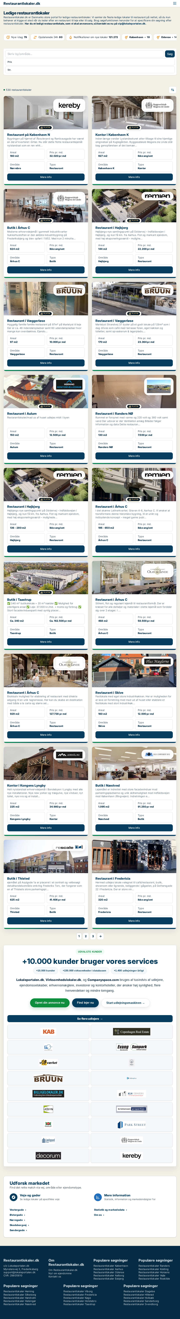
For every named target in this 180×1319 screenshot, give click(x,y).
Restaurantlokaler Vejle (152, 1275)
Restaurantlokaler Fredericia (80, 1294)
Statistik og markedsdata (109, 1209)
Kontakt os (55, 1276)
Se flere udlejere (90, 1018)
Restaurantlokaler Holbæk (139, 1297)
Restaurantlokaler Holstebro (79, 1300)
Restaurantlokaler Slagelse (139, 1291)
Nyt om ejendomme (60, 1273)
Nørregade (16, 1219)
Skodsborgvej (18, 1225)
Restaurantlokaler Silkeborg (20, 1294)
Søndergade (17, 1230)
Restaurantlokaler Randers (154, 1265)
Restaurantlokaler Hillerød (139, 1294)
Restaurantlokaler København (111, 1265)
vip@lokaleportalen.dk (131, 23)
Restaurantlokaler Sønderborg (141, 1300)
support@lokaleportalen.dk (20, 1272)
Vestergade (17, 1209)
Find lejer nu (85, 1002)
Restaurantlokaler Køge (77, 1297)
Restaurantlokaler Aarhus (108, 1269)
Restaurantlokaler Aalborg (109, 1275)
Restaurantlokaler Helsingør (20, 1300)
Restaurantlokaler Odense (109, 1272)
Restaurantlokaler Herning (19, 1291)
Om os (98, 1214)
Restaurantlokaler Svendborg (141, 1304)
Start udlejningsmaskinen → (125, 1002)
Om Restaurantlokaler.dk (63, 1269)
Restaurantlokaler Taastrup (79, 1304)
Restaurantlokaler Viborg (78, 1291)
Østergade (16, 1214)
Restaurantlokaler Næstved (20, 1304)
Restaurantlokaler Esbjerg (109, 1278)
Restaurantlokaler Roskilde (154, 1278)
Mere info (46, 176)
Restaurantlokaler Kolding (154, 1269)
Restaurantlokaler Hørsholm (20, 1297)
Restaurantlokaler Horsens (154, 1272)
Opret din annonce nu (50, 1002)
